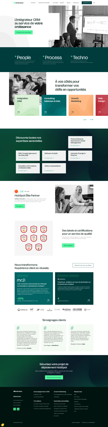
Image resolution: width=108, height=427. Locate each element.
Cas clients (76, 396)
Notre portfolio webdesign (80, 399)
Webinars (76, 401)
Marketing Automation (74, 275)
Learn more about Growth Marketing (78, 99)
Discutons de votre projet (24, 32)
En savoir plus (74, 145)
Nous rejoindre (16, 405)
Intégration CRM (37, 394)
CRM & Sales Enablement (22, 275)
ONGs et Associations (59, 413)
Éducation (56, 415)
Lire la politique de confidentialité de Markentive (10, 416)
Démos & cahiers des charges (81, 406)
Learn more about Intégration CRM (24, 99)
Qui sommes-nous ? (18, 400)
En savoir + (20, 206)
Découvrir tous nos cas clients (83, 265)
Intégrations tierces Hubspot (81, 408)
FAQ (75, 411)
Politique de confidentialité (88, 422)
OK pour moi (23, 420)
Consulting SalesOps (39, 396)
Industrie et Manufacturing (60, 411)
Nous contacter (68, 245)
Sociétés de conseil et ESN (60, 408)
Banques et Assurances (59, 403)
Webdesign (56, 396)
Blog (75, 394)
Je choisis (14, 420)
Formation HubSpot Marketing (41, 406)
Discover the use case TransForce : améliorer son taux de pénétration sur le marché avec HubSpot (73, 273)
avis (28, 191)
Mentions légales (76, 422)
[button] (2, 424)
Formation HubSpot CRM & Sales (41, 403)
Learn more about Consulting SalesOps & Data (51, 99)
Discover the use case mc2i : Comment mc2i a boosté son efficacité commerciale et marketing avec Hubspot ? (31, 273)
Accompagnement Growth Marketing (63, 394)
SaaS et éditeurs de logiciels (61, 406)
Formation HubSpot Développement (42, 408)
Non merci (6, 420)
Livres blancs (77, 404)
